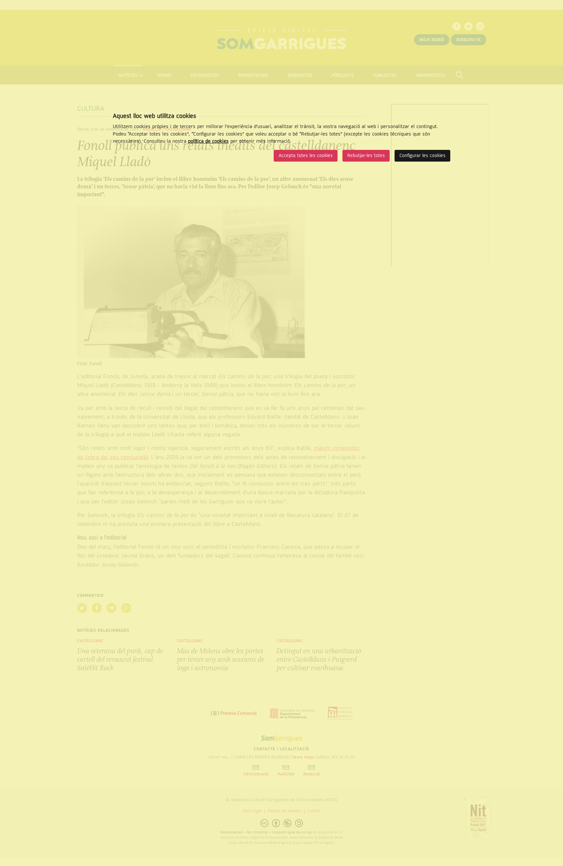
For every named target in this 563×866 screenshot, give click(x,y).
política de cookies (208, 141)
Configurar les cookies (422, 155)
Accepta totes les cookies (306, 155)
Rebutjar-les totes (366, 155)
